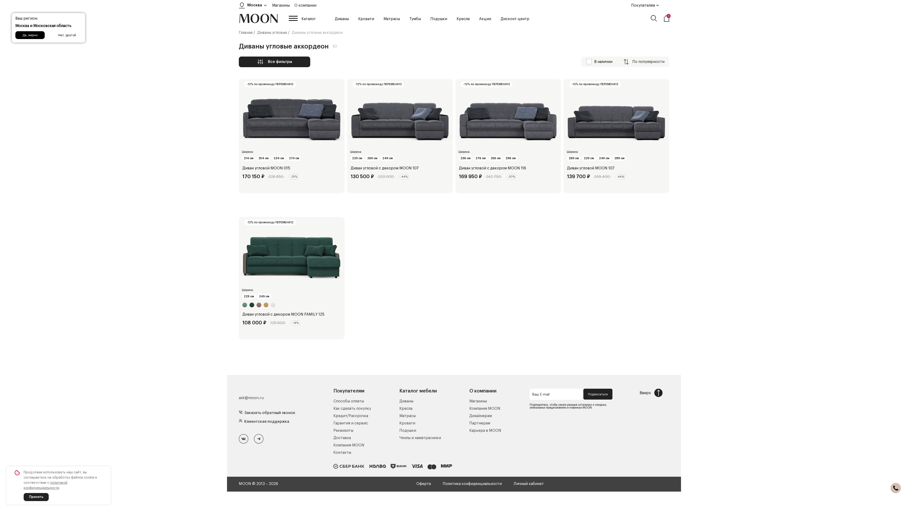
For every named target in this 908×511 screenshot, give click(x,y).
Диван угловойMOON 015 (266, 168)
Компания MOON (348, 445)
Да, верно (30, 35)
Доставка (342, 438)
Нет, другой (67, 35)
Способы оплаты (348, 401)
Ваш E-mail (541, 394)
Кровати (366, 19)
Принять (36, 497)
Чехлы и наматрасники (420, 438)
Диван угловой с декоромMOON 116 (492, 168)
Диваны (342, 19)
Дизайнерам (480, 416)
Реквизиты (343, 430)
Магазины (281, 5)
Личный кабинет (529, 484)
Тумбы (415, 19)
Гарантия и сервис (350, 423)
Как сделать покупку (352, 408)
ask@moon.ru (251, 398)
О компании (305, 5)
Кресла (463, 19)
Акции (485, 19)
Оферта (423, 484)
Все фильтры (280, 62)
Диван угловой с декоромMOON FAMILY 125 (283, 314)
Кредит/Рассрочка (350, 416)
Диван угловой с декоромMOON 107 (385, 168)
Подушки (438, 19)
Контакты (342, 452)
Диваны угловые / (273, 33)
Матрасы (392, 19)
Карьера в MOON (485, 430)
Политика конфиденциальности (472, 484)
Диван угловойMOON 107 (591, 168)
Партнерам (479, 423)
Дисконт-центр (515, 19)
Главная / (247, 33)
